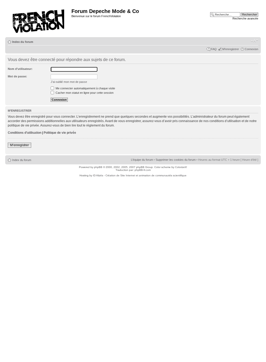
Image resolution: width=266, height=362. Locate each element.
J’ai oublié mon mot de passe (69, 81)
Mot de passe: (17, 76)
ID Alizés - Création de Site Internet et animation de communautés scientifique (140, 175)
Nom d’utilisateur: (20, 68)
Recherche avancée (245, 18)
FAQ (214, 49)
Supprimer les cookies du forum (176, 159)
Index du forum (22, 41)
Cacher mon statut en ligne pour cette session (84, 92)
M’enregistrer (230, 49)
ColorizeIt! (181, 167)
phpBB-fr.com (143, 170)
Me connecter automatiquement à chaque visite (85, 88)
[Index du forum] (38, 19)
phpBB (98, 167)
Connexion (251, 49)
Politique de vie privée (60, 133)
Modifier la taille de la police (254, 40)
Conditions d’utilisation (24, 133)
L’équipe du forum (142, 159)
